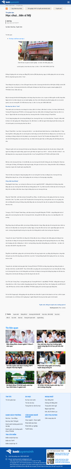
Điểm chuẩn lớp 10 (11, 443)
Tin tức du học (29, 403)
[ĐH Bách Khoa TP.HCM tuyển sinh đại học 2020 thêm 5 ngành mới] (20, 380)
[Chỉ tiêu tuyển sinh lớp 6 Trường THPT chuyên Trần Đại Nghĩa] (20, 360)
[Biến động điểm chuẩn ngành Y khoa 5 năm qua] (20, 340)
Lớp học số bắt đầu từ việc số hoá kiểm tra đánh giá (62, 454)
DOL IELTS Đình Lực (51, 412)
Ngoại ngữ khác (50, 409)
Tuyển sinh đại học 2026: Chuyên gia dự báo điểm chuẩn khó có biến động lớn (62, 461)
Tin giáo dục (19, 5)
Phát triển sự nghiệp (31, 426)
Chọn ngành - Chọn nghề (32, 420)
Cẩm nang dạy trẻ (50, 418)
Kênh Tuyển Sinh (10, 5)
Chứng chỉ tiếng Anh (51, 403)
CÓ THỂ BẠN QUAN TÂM (55, 451)
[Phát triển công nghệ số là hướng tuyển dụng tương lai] (51, 360)
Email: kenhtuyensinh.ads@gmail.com (20, 459)
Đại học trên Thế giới (12, 421)
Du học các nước (30, 400)
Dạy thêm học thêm (17, 8)
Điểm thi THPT (10, 440)
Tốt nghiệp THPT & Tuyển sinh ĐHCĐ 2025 (39, 8)
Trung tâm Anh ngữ (51, 406)
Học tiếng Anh (49, 400)
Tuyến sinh (59, 8)
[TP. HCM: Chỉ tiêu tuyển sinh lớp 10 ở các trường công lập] (51, 380)
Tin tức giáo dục (11, 400)
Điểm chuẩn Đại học (12, 438)
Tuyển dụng (28, 429)
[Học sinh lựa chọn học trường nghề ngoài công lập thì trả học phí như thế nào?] (51, 340)
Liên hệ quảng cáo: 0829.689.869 (18, 456)
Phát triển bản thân (31, 423)
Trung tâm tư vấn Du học (33, 406)
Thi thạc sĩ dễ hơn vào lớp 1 (16, 38)
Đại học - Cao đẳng (11, 418)
